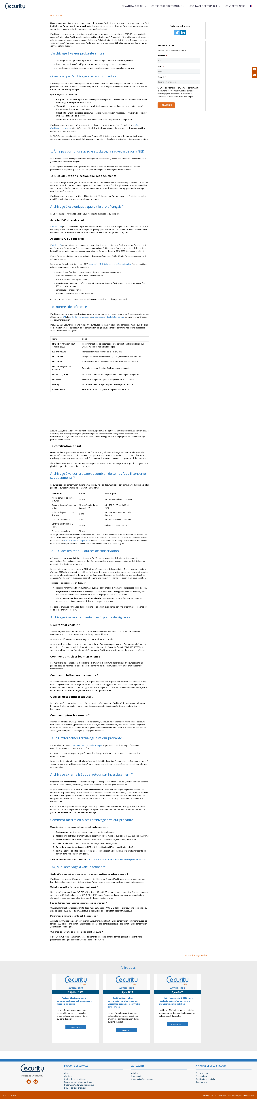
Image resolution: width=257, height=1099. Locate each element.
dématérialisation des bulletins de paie (107, 317)
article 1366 (57, 226)
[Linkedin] (183, 32)
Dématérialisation (132, 6)
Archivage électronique (203, 6)
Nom (161, 66)
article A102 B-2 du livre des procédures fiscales (110, 264)
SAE (64, 317)
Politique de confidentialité (214, 1095)
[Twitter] (177, 32)
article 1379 (57, 245)
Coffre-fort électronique (166, 6)
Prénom (162, 56)
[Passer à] (251, 6)
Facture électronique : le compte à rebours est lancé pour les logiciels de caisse (75, 1001)
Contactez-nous (235, 6)
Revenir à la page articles (196, 955)
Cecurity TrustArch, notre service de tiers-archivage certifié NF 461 (116, 859)
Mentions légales (234, 1095)
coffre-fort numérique (78, 317)
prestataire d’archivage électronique (86, 745)
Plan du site (249, 1095)
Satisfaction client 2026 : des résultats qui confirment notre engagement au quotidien (176, 1001)
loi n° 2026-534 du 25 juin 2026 (76, 540)
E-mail (162, 77)
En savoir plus (76, 1027)
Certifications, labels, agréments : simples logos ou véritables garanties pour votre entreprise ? (124, 1002)
